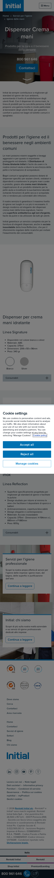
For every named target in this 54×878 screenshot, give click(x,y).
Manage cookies (27, 463)
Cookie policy (40, 435)
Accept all (27, 444)
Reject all (27, 454)
